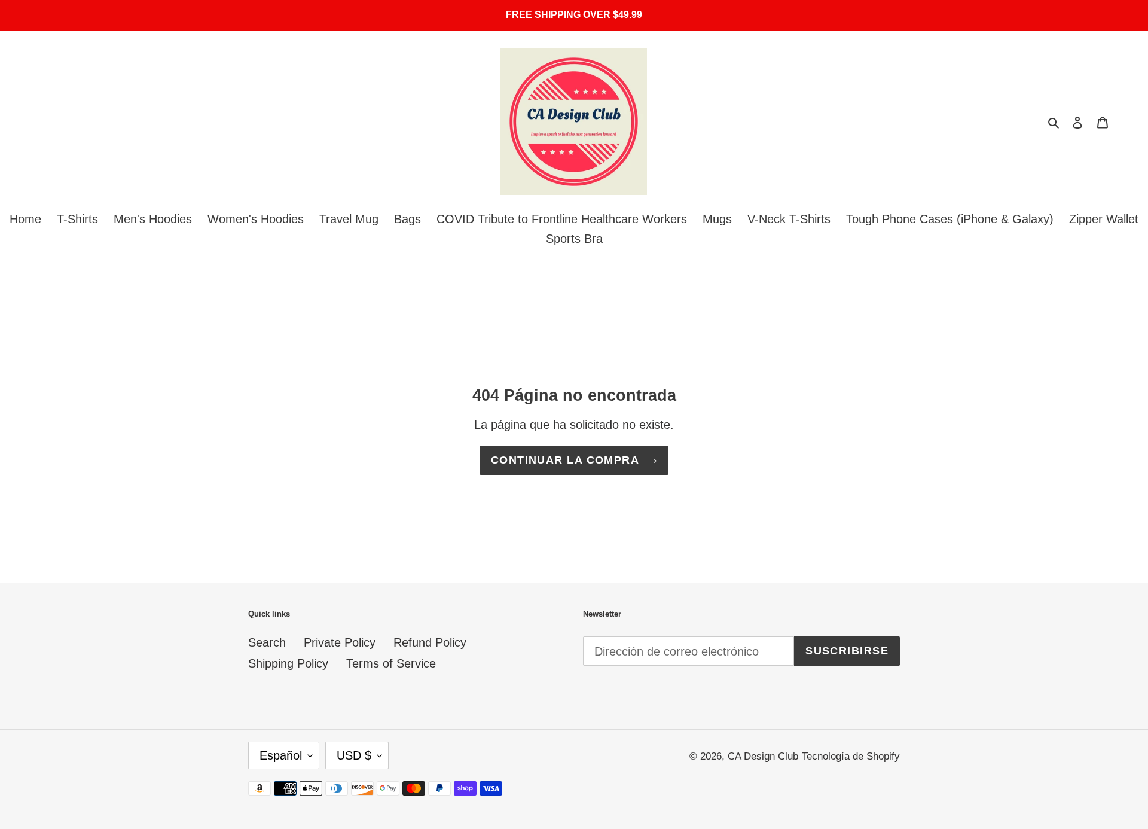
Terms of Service (391, 663)
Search (267, 642)
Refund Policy (429, 642)
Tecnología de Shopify (851, 756)
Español (280, 755)
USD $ (354, 755)
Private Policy (339, 642)
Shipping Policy (288, 663)
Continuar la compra (565, 460)
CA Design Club (763, 756)
